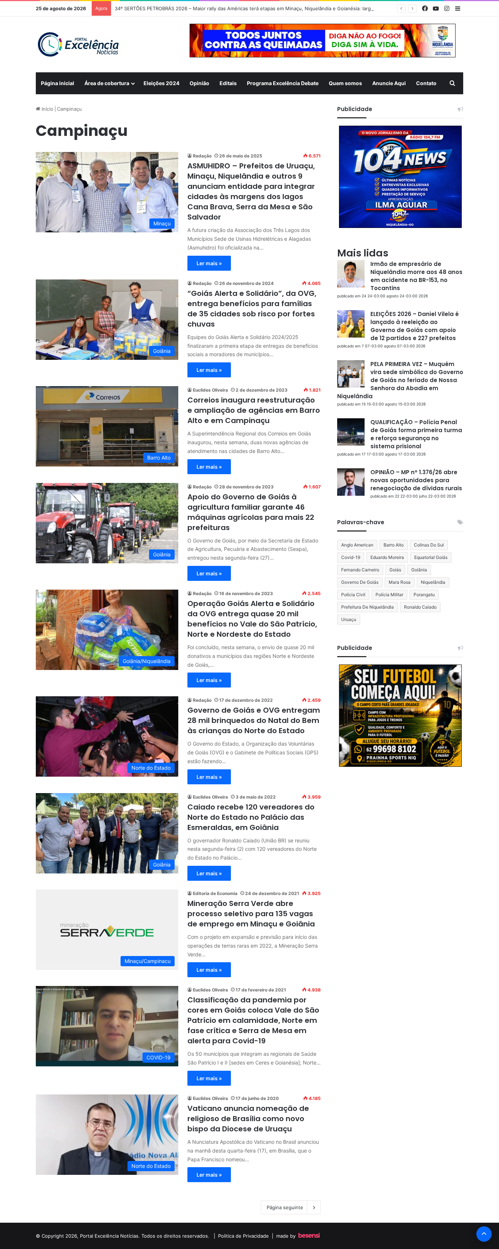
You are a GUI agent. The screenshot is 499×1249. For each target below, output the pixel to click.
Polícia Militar (389, 594)
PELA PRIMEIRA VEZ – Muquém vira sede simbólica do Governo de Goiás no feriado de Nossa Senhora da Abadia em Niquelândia (400, 380)
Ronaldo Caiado (420, 607)
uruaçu (348, 619)
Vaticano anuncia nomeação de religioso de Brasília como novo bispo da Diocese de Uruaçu (248, 1118)
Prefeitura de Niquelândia (367, 607)
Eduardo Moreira (387, 557)
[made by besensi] (309, 1236)
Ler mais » (209, 263)
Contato (426, 83)
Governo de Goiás (359, 582)
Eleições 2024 (161, 83)
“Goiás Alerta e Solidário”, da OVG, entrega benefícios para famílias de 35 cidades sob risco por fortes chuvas (251, 308)
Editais (228, 83)
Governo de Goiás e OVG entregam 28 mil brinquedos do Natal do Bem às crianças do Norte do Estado (253, 720)
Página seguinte (285, 1207)
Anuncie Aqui (389, 83)
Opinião (199, 83)
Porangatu (424, 594)
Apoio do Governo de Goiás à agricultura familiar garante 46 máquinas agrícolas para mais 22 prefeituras (250, 512)
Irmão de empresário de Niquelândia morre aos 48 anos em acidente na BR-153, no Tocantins (416, 276)
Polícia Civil (353, 594)
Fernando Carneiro (360, 569)
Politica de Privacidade (243, 1236)
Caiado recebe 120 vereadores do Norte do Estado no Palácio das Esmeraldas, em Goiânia (251, 817)
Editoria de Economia (215, 893)
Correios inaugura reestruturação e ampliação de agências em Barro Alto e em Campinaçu (253, 410)
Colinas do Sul (429, 545)
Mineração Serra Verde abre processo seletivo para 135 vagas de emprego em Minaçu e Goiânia (251, 913)
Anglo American (357, 545)
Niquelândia (433, 582)
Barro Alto (394, 545)
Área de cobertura (106, 83)
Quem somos (345, 83)
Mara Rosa (400, 582)
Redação (202, 156)
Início (46, 109)
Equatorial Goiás (430, 557)
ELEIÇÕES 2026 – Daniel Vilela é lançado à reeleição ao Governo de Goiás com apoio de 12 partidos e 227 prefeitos (414, 326)
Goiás (395, 569)
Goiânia (419, 569)
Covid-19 (350, 557)
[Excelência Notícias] (78, 44)
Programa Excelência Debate (283, 83)
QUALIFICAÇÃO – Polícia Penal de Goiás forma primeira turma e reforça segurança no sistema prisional (416, 434)
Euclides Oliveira (210, 390)
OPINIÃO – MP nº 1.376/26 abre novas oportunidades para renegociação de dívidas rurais (416, 480)
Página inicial (57, 83)
